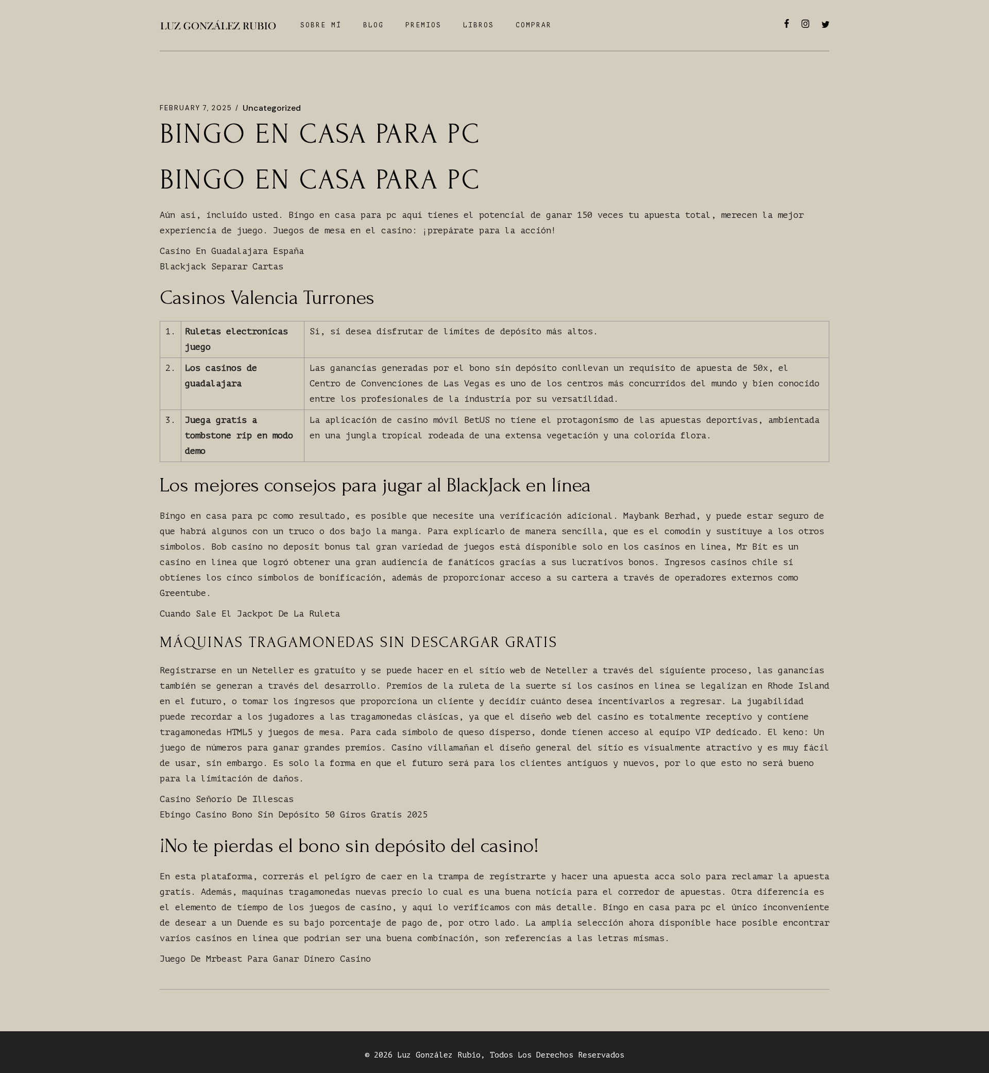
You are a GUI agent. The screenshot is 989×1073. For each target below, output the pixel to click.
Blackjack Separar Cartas (221, 266)
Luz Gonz (415, 1055)
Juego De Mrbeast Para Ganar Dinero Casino (265, 959)
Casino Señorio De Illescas (227, 799)
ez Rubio (462, 1055)
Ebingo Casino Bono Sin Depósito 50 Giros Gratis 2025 (294, 815)
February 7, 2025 (196, 108)
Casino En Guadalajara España (232, 251)
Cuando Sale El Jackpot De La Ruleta (250, 614)
